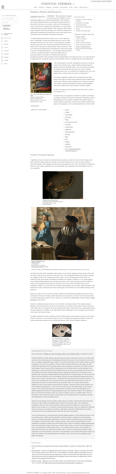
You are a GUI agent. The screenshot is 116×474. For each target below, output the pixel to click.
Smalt (66, 136)
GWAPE (71, 7)
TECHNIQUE (49, 7)
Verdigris (67, 141)
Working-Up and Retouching (83, 30)
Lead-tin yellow (69, 127)
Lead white (68, 124)
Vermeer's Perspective (81, 39)
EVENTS (76, 7)
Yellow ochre (68, 146)
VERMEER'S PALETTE (37, 16)
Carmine (67, 112)
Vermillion (67, 144)
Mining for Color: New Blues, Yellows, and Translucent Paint (61, 354)
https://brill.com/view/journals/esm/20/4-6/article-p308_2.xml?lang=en (64, 463)
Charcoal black (68, 114)
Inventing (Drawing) (81, 25)
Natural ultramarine (70, 132)
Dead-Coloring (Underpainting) (83, 27)
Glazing (78, 28)
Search (8, 34)
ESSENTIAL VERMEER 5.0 (34, 472)
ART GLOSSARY (64, 7)
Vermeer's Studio (80, 40)
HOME (35, 7)
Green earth (68, 117)
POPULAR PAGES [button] (83, 7)
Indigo (66, 119)
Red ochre (67, 134)
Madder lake (68, 129)
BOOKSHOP (56, 7)
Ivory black (68, 122)
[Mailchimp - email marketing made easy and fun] (6, 30)
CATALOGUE (41, 7)
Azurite (67, 110)
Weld (66, 139)
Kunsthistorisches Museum (37, 266)
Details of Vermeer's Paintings (83, 42)
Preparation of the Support (82, 23)
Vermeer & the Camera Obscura (83, 44)
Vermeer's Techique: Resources (83, 46)
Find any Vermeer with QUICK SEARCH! (101, 1)
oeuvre (88, 85)
